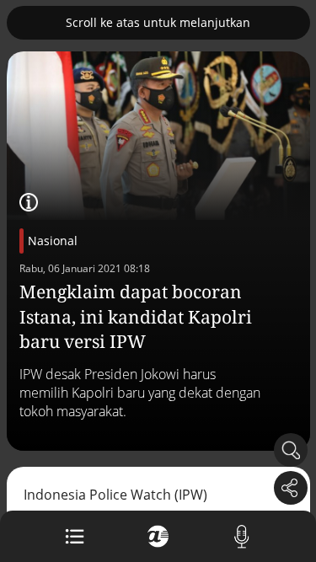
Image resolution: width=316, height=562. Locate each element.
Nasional (53, 241)
